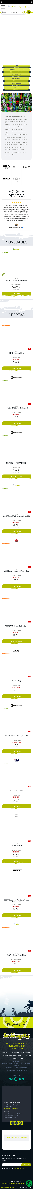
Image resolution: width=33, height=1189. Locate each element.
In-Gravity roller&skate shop (17, 1137)
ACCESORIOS (16, 74)
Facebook (13, 1123)
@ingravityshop (16, 1024)
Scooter (4, 1056)
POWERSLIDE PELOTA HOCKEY (16, 463)
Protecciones (16, 83)
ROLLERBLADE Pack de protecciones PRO (16, 516)
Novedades (16, 242)
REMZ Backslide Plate (16, 353)
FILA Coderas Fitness (17, 791)
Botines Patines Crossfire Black (16, 280)
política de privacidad (18, 1168)
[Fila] (6, 167)
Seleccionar (16, 294)
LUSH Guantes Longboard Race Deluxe (16, 571)
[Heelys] (16, 167)
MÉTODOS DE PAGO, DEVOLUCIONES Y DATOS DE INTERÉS (16, 1064)
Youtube (20, 1123)
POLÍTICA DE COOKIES (21, 1068)
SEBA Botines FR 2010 (16, 846)
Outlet (14, 1043)
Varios (21, 1058)
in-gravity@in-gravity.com (11, 1108)
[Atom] (16, 179)
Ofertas (16, 315)
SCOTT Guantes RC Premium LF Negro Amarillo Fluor (16, 901)
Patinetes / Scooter (16, 70)
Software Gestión (5, 1187)
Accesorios (27, 1056)
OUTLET (16, 88)
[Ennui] (26, 167)
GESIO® (12, 1187)
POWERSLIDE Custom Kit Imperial (17, 408)
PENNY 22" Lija (16, 681)
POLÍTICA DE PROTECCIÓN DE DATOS (16, 1070)
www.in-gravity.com (25, 1183)
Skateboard (26, 1053)
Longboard (14, 1053)
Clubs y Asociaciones (16, 1046)
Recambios (16, 79)
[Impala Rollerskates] (6, 179)
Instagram (16, 1123)
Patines (17, 65)
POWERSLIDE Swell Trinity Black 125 (17, 736)
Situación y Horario (16, 1049)
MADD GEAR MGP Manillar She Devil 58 (16, 626)
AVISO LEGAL (9, 1068)
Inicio (8, 1043)
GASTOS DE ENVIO (16, 1061)
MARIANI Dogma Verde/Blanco (17, 955)
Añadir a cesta (16, 476)
